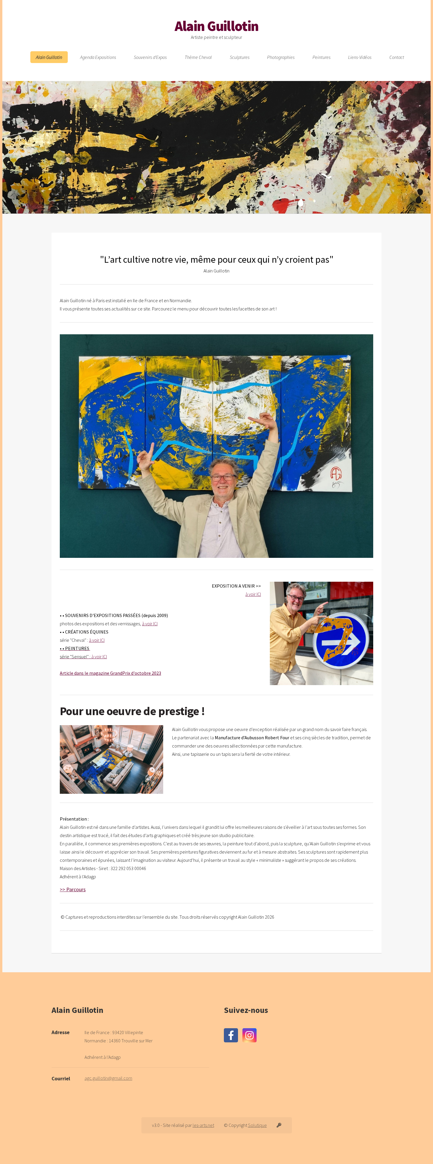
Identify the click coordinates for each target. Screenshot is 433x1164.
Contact (396, 57)
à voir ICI (253, 594)
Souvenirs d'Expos (150, 57)
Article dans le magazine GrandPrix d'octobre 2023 (110, 673)
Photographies (281, 57)
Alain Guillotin (217, 26)
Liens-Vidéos (359, 57)
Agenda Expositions (98, 57)
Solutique (257, 1125)
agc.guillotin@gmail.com (108, 1078)
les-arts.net (203, 1125)
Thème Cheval (198, 57)
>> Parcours (73, 889)
